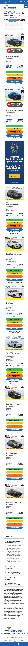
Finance (13, 633)
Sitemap (10, 640)
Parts (23, 633)
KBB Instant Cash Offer (14, 81)
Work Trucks (7, 633)
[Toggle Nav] (26, 6)
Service (18, 633)
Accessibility (21, 640)
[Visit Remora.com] (21, 644)
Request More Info (14, 74)
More (14, 69)
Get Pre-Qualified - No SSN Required (14, 78)
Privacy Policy (15, 640)
